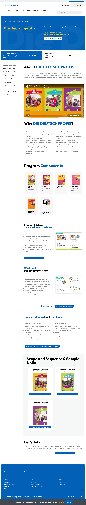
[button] (61, 1)
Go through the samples (9, 91)
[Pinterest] (79, 496)
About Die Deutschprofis (9, 68)
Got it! (69, 502)
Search (80, 12)
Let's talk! (5, 95)
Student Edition (9, 79)
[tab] (21, 55)
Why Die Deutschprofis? (9, 72)
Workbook (8, 82)
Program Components (9, 75)
